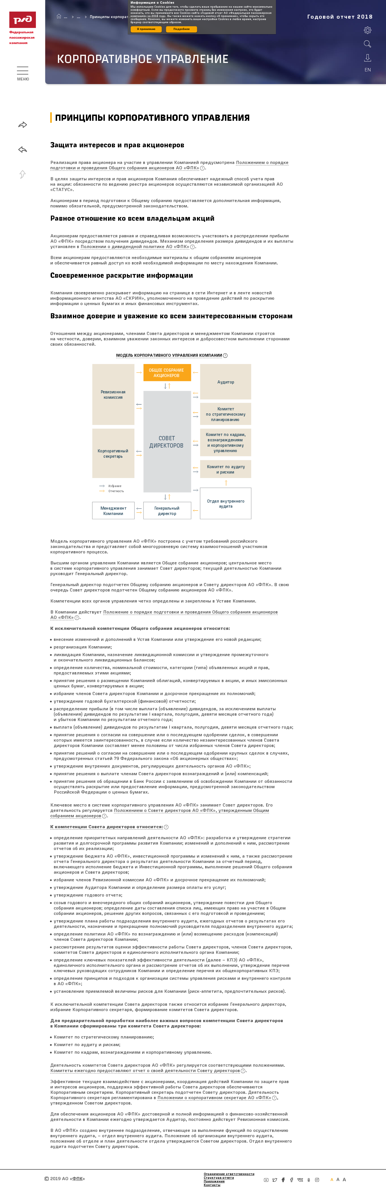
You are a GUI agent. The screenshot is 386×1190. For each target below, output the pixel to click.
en (367, 69)
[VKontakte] (300, 1180)
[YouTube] (266, 1180)
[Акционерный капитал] (22, 124)
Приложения (214, 1181)
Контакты (212, 1185)
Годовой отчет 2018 (340, 17)
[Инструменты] (368, 30)
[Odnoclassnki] (308, 1180)
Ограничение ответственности (229, 1174)
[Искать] (367, 43)
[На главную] (59, 16)
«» (77, 1179)
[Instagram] (317, 1180)
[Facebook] (283, 1180)
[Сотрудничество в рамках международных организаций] (22, 149)
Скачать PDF (367, 58)
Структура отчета (219, 1178)
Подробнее (182, 29)
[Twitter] (274, 1180)
